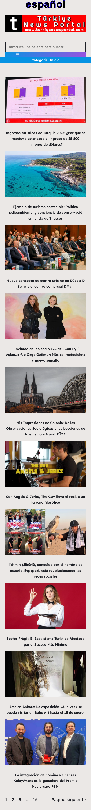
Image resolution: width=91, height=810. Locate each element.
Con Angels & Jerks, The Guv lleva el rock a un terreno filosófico (45, 499)
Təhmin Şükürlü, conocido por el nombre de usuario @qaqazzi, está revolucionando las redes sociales (45, 570)
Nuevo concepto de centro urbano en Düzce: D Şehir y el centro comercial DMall (46, 283)
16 (35, 799)
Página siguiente (68, 799)
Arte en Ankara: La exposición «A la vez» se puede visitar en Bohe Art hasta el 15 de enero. (45, 710)
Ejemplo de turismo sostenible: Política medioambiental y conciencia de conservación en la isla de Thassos (45, 212)
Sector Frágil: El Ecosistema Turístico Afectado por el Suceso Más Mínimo (45, 641)
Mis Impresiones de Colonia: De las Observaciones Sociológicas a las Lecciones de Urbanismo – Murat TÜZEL (45, 428)
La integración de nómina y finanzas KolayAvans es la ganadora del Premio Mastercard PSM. (46, 780)
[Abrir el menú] (17, 54)
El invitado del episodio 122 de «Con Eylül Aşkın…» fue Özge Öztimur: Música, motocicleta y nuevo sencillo (45, 354)
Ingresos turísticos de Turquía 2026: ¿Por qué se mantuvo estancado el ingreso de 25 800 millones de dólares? (45, 138)
